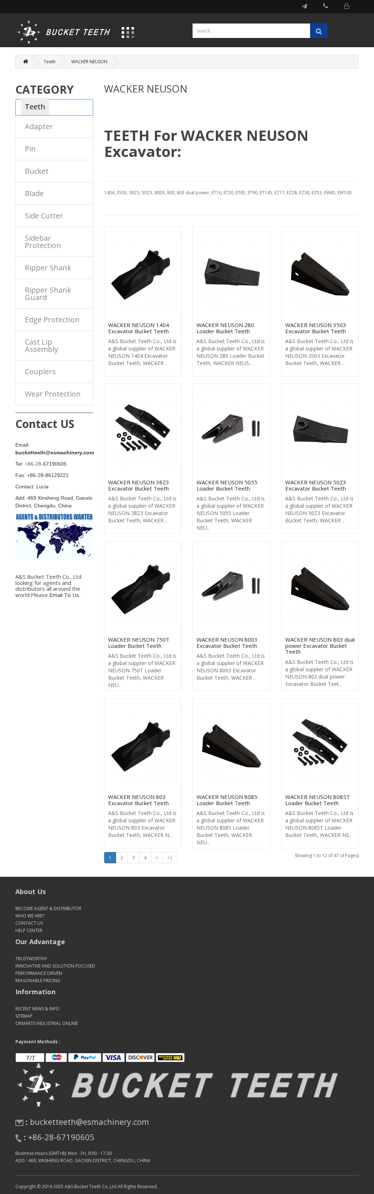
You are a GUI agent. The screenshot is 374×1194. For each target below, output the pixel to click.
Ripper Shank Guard (48, 293)
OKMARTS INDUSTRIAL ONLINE (46, 1023)
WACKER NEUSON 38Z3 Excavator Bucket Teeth (138, 485)
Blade (34, 193)
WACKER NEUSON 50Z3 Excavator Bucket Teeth (315, 485)
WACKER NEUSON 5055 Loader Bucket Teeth (226, 485)
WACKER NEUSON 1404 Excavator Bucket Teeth (138, 328)
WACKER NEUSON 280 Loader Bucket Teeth (225, 328)
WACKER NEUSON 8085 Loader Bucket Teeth (226, 800)
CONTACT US (29, 923)
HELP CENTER (28, 930)
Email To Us (64, 594)
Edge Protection (52, 319)
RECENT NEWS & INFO (37, 1009)
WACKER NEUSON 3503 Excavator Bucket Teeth (315, 328)
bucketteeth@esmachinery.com (89, 1121)
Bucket (37, 171)
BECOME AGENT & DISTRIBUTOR (48, 908)
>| (169, 858)
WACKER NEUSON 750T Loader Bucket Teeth (138, 642)
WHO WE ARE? (29, 916)
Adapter (39, 126)
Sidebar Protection (43, 241)
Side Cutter (44, 216)
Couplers (40, 371)
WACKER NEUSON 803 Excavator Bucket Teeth (138, 800)
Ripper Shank (48, 268)
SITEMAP (24, 1016)
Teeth (50, 62)
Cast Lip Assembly (41, 345)
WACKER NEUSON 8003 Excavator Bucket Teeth (226, 642)
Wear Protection (53, 394)
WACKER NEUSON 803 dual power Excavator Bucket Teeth (320, 645)
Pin (30, 149)
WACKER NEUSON (89, 62)
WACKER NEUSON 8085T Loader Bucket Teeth (317, 800)
